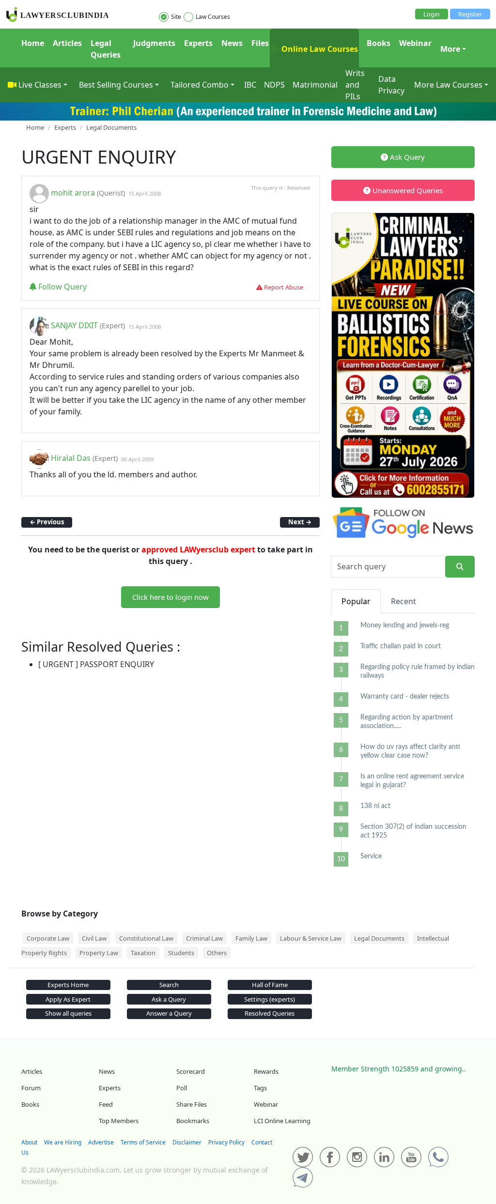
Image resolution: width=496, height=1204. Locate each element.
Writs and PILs (355, 85)
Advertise (101, 1142)
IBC (250, 84)
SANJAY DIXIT (74, 325)
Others (217, 952)
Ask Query (406, 157)
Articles (67, 43)
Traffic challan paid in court (400, 646)
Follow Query (61, 286)
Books (378, 43)
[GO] (460, 567)
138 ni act (375, 806)
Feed (106, 1104)
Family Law (251, 938)
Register (470, 14)
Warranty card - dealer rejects (404, 696)
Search (169, 984)
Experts (198, 43)
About (29, 1142)
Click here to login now (170, 597)
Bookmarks (192, 1120)
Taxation (143, 952)
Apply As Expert (68, 999)
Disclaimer (187, 1142)
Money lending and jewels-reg (404, 625)
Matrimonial (315, 84)
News (232, 43)
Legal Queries (106, 49)
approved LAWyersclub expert (198, 549)
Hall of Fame (270, 984)
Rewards (266, 1071)
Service (371, 856)
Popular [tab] (356, 601)
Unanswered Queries (407, 190)
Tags (260, 1087)
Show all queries (68, 1013)
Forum (31, 1087)
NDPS (274, 84)
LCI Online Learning (282, 1120)
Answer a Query (169, 1013)
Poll (181, 1087)
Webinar (415, 43)
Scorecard (190, 1071)
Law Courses (213, 17)
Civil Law (94, 938)
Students (181, 952)
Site (176, 17)
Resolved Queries (269, 1013)
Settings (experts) (269, 999)
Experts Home (68, 984)
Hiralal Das (71, 458)
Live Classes (40, 84)
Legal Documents (379, 938)
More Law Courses (448, 84)
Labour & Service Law (310, 938)
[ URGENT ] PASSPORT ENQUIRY (96, 664)
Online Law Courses (318, 49)
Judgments (154, 43)
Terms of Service (143, 1142)
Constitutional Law (146, 938)
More (450, 49)
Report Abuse (283, 287)
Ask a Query (169, 999)
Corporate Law (48, 938)
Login (431, 14)
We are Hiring (62, 1142)
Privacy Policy (226, 1142)
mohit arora (73, 192)
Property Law (98, 952)
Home (32, 43)
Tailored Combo (199, 84)
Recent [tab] (403, 601)
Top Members (119, 1120)
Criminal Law (204, 938)
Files (260, 43)
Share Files (191, 1104)
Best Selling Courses (116, 84)
